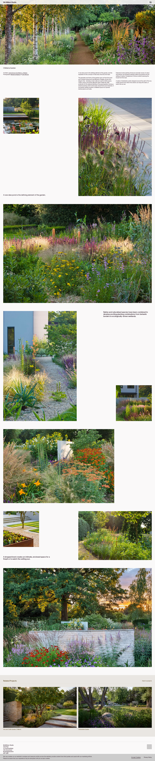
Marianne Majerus (16, 74)
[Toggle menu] (150, 2)
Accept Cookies (136, 757)
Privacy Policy (148, 757)
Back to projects (147, 681)
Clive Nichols (25, 74)
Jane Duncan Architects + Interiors (18, 73)
